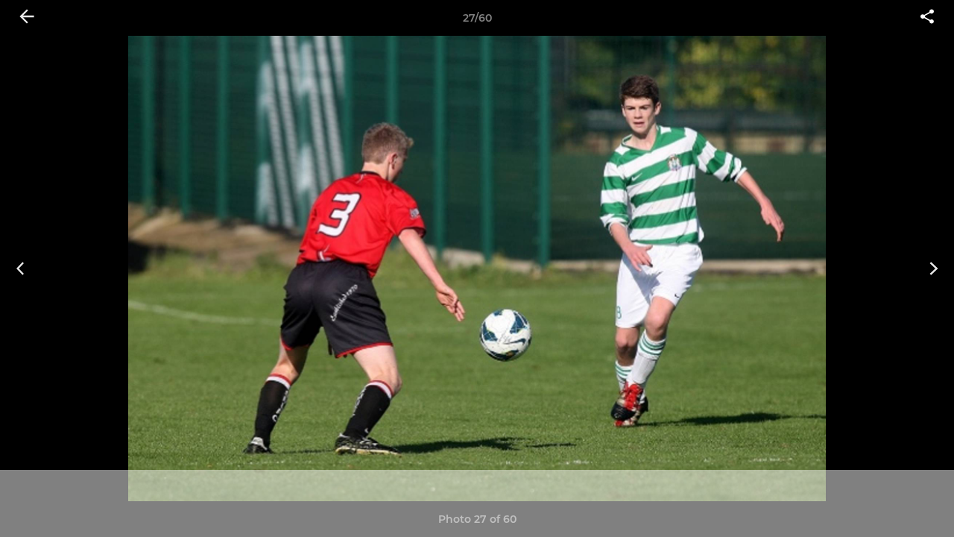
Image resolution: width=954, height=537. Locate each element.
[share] (927, 17)
